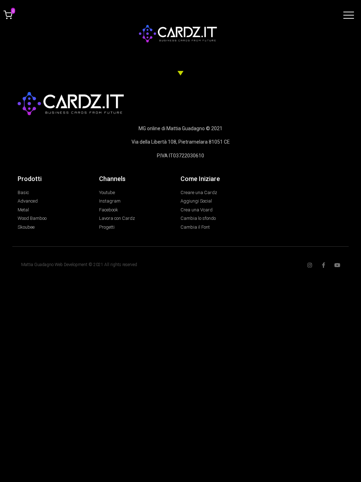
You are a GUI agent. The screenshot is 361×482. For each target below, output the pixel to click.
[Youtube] (337, 265)
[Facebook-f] (323, 265)
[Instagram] (309, 265)
